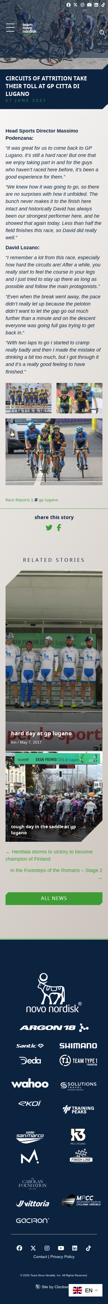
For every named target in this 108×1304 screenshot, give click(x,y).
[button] (10, 28)
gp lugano (48, 500)
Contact (40, 1256)
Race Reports (18, 500)
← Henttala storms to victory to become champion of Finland (49, 855)
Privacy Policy (62, 1256)
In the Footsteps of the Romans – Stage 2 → (56, 874)
